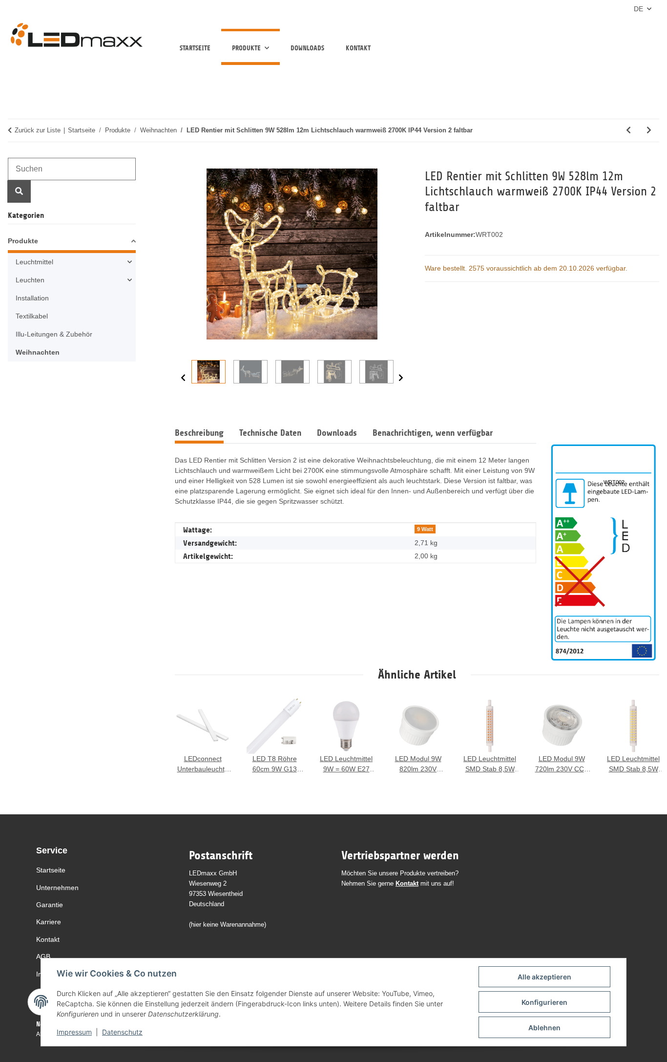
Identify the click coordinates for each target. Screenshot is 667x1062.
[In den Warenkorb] (182, 163)
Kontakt (358, 48)
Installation (32, 298)
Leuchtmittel (34, 262)
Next (401, 377)
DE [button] (638, 9)
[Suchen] (19, 191)
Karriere (48, 922)
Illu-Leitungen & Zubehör (54, 334)
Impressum (74, 1032)
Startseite (195, 48)
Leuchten (30, 280)
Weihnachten (38, 352)
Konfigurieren (544, 1002)
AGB (43, 956)
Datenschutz (122, 1032)
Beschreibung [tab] (199, 433)
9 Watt (425, 529)
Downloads (307, 48)
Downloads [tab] (337, 433)
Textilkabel (32, 316)
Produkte (23, 241)
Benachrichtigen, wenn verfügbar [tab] (433, 433)
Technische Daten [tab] (270, 433)
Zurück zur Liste (38, 130)
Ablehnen (544, 1027)
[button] (72, 242)
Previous (183, 377)
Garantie (49, 905)
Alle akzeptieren (544, 977)
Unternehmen (57, 888)
